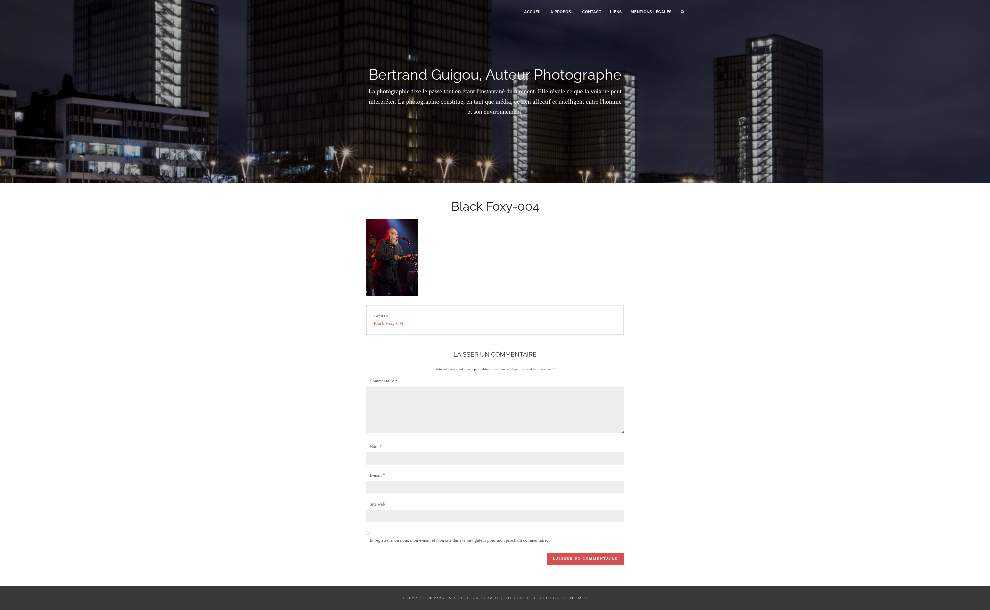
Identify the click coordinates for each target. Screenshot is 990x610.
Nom (376, 446)
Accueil (533, 12)
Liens (616, 12)
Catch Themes (570, 598)
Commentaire (384, 380)
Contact (591, 12)
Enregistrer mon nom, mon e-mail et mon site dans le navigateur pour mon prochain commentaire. (459, 540)
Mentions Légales (651, 12)
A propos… (561, 12)
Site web (377, 504)
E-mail (377, 475)
